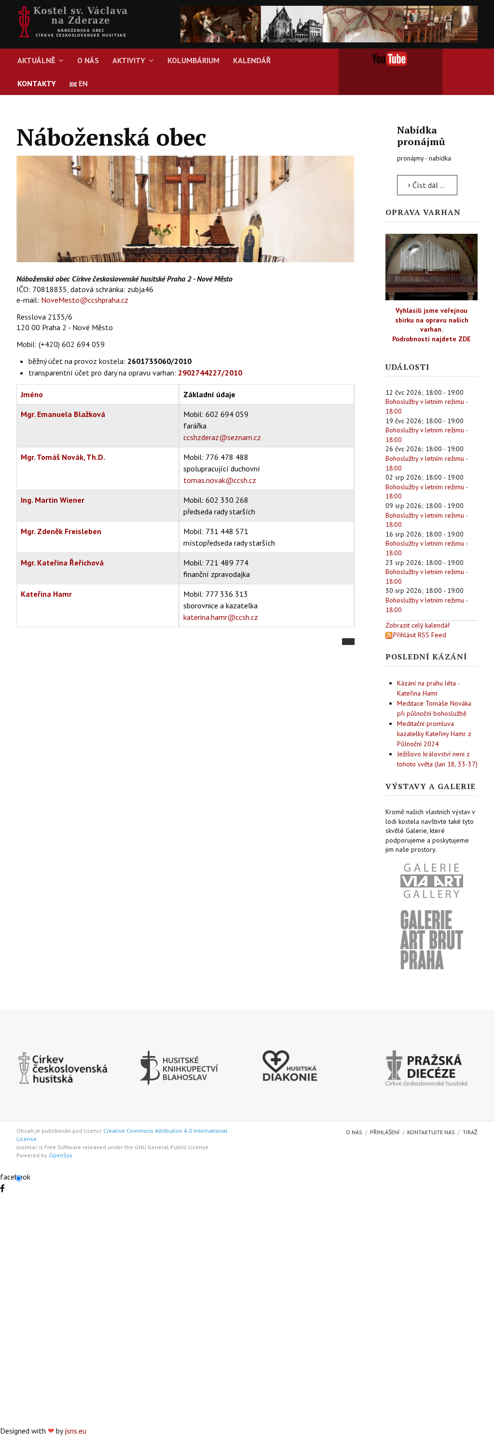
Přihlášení (384, 1132)
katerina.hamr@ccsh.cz (220, 617)
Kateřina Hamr (46, 594)
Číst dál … (428, 185)
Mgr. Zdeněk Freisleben (61, 531)
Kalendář (252, 60)
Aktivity (128, 60)
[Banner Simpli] (329, 23)
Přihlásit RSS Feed (419, 635)
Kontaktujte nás (431, 1132)
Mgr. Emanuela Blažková (63, 414)
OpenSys (60, 1155)
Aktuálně (36, 60)
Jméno (32, 394)
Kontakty (36, 83)
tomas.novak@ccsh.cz (219, 480)
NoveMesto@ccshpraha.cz (84, 300)
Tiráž (470, 1132)
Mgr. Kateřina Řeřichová (62, 562)
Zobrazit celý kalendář (417, 625)
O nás (88, 60)
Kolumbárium (193, 60)
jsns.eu (75, 1431)
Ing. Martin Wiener (52, 500)
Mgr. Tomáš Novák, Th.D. (63, 457)
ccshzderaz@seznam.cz (222, 437)
